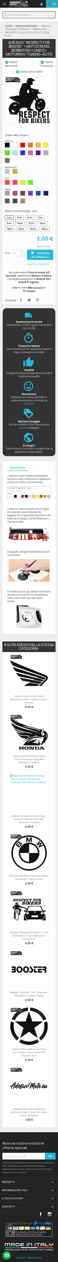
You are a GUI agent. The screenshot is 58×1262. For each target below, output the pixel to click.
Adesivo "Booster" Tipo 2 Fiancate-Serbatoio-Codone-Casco (29, 994)
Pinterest (37, 300)
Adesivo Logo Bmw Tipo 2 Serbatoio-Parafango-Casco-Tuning (29, 877)
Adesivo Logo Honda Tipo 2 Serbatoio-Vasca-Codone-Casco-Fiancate (29, 699)
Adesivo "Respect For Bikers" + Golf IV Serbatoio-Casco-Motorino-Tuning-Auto (29, 935)
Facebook (40, 1214)
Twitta (29, 300)
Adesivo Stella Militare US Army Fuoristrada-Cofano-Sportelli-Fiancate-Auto (29, 1052)
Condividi (21, 300)
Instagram (49, 1214)
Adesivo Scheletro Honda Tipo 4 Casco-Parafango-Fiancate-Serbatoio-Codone (29, 819)
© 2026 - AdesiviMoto (29, 1257)
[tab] (17, 468)
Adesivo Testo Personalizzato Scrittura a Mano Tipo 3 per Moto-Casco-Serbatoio (29, 1112)
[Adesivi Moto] (18, 4)
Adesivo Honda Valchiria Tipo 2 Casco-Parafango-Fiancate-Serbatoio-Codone (29, 759)
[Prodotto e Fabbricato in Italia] (29, 1249)
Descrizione (17, 467)
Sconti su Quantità (38, 264)
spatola (23, 427)
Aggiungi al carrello (40, 255)
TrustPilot (29, 403)
